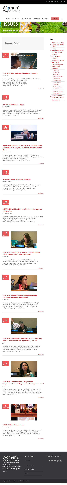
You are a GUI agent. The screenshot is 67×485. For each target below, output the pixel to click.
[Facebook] (49, 461)
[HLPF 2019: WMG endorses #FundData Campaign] (24, 61)
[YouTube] (55, 461)
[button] (62, 18)
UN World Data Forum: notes (13, 425)
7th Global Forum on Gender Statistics (16, 179)
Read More (40, 88)
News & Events (29, 465)
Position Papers (29, 469)
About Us (27, 460)
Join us (27, 473)
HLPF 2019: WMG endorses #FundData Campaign (20, 73)
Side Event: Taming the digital (13, 105)
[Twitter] (52, 461)
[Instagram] (58, 461)
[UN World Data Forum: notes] (24, 412)
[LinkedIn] (61, 461)
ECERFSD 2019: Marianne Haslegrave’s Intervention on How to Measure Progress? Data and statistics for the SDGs (22, 147)
